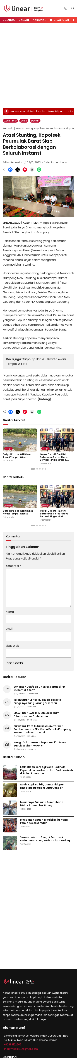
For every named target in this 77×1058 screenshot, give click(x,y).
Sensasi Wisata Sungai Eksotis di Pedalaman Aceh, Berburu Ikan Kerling (45, 838)
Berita (24, 120)
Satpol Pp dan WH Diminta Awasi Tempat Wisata (18, 456)
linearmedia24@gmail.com (21, 1049)
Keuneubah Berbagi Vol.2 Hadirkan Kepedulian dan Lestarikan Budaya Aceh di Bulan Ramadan (46, 770)
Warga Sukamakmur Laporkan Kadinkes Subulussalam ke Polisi (40, 744)
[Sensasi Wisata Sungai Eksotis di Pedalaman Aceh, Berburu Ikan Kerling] (10, 847)
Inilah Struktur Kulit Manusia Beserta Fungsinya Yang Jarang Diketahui (37, 701)
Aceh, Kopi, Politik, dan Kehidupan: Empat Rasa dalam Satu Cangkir (42, 786)
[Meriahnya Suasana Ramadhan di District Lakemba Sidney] (10, 812)
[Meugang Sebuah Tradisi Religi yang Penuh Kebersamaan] (10, 830)
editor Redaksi (11, 162)
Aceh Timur (10, 120)
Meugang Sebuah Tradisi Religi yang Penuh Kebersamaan (44, 821)
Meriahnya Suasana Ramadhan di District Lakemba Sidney (42, 803)
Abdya (8, 448)
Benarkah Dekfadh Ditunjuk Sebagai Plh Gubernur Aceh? (40, 688)
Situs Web (12, 646)
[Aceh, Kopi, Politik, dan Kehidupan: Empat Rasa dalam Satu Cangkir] (10, 795)
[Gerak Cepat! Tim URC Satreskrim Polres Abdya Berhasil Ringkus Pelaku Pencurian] (57, 449)
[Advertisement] (38, 65)
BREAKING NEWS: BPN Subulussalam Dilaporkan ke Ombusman (36, 714)
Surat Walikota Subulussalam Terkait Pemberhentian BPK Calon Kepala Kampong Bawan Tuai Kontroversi (42, 729)
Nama (10, 612)
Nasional (39, 20)
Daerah (24, 20)
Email (9, 629)
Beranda (9, 20)
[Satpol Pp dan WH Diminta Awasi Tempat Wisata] (20, 449)
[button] (65, 8)
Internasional (59, 20)
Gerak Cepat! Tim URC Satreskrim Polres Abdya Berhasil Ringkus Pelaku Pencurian (54, 458)
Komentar (13, 566)
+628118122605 (12, 1044)
